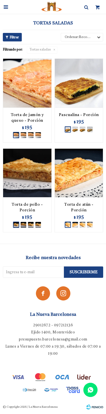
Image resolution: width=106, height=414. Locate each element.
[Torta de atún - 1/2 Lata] (82, 225)
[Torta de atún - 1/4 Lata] (75, 225)
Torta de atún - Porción (79, 207)
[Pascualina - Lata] (90, 129)
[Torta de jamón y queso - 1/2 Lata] (31, 135)
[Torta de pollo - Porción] (27, 172)
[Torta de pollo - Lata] (38, 225)
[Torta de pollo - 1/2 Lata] (31, 225)
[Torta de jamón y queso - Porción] (27, 83)
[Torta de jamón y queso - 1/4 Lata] (23, 135)
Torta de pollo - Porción (27, 207)
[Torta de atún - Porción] (79, 172)
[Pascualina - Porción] (79, 83)
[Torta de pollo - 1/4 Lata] (23, 225)
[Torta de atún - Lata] (90, 225)
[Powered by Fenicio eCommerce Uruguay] (94, 407)
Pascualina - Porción (79, 115)
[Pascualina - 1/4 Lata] (75, 129)
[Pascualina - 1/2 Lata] (82, 129)
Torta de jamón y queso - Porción (27, 118)
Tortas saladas (40, 49)
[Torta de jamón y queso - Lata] (38, 135)
